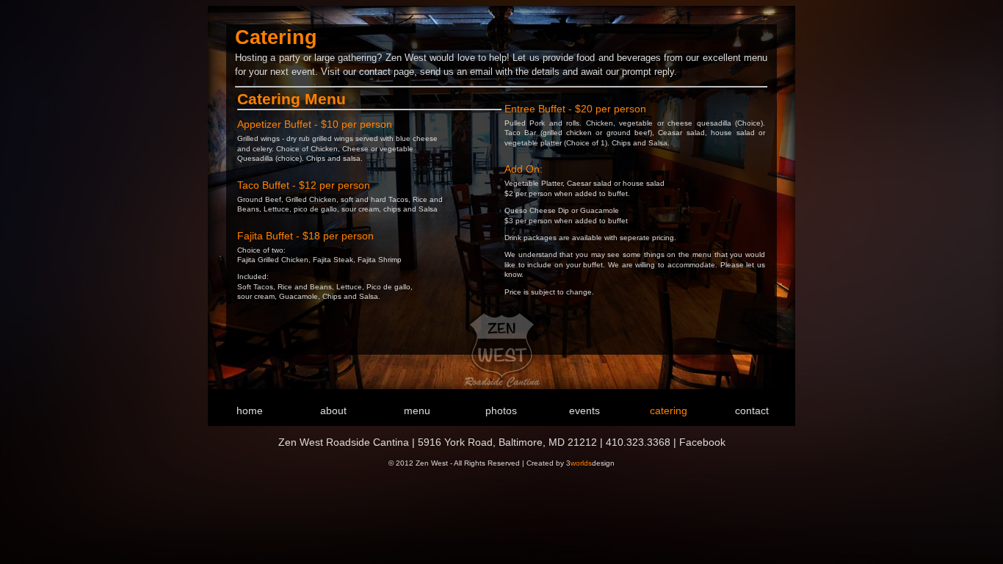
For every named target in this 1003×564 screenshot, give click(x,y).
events (584, 410)
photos (501, 410)
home (249, 410)
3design (590, 463)
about (333, 410)
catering (668, 410)
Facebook (702, 442)
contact (752, 410)
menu (417, 410)
